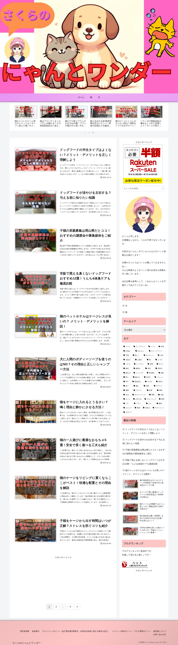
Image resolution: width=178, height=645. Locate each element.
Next (166, 117)
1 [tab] (85, 132)
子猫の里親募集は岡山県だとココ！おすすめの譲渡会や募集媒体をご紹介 (143, 452)
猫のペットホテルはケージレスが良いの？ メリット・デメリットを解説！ (143, 472)
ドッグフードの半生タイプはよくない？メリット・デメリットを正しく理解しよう (143, 431)
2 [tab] (89, 132)
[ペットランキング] (135, 564)
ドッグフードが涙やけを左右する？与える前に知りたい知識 (143, 442)
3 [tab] (93, 132)
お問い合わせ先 (159, 634)
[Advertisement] (63, 577)
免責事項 (35, 631)
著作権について (159, 631)
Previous (11, 117)
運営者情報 (24, 631)
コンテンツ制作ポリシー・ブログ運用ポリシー (131, 631)
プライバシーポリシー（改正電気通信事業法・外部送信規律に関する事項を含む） (75, 631)
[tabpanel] (26, 116)
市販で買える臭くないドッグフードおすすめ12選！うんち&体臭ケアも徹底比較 (143, 462)
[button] (163, 188)
